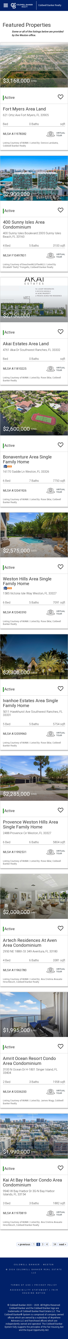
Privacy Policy (45, 1285)
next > (62, 1244)
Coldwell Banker (27, 1265)
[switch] (60, 95)
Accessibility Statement (29, 1290)
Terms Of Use (21, 1285)
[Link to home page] (23, 5)
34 (54, 1244)
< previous (24, 1244)
